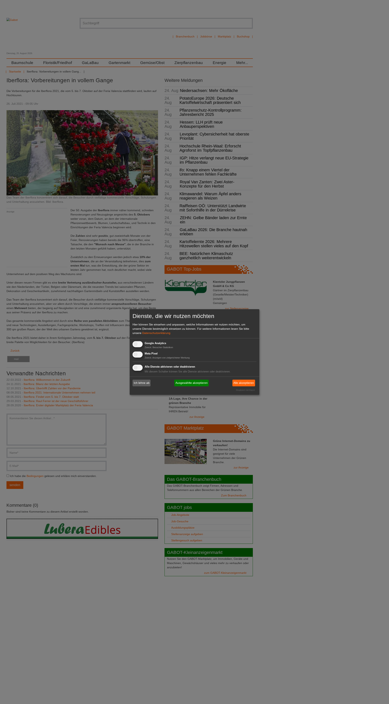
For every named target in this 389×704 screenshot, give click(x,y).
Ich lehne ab (142, 382)
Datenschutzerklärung (156, 333)
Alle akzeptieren (243, 382)
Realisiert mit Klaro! (245, 390)
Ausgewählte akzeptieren (191, 382)
